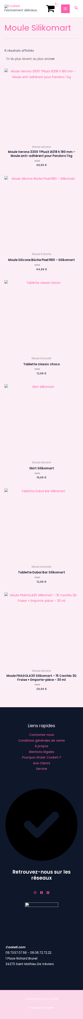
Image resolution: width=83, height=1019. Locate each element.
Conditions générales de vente (41, 741)
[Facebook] (41, 892)
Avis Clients (41, 763)
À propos (41, 746)
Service (41, 769)
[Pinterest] (48, 892)
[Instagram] (35, 892)
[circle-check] (41, 860)
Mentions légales (41, 752)
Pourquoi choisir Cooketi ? (41, 757)
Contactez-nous (41, 735)
